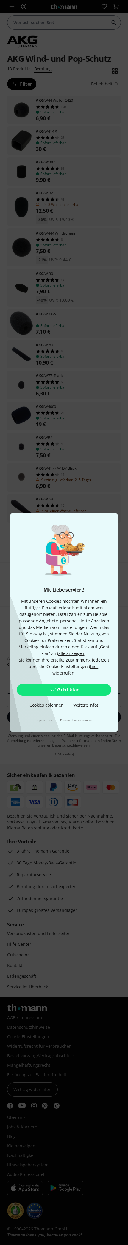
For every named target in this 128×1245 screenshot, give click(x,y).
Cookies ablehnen (46, 705)
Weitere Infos (86, 705)
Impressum (44, 720)
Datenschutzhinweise (76, 720)
